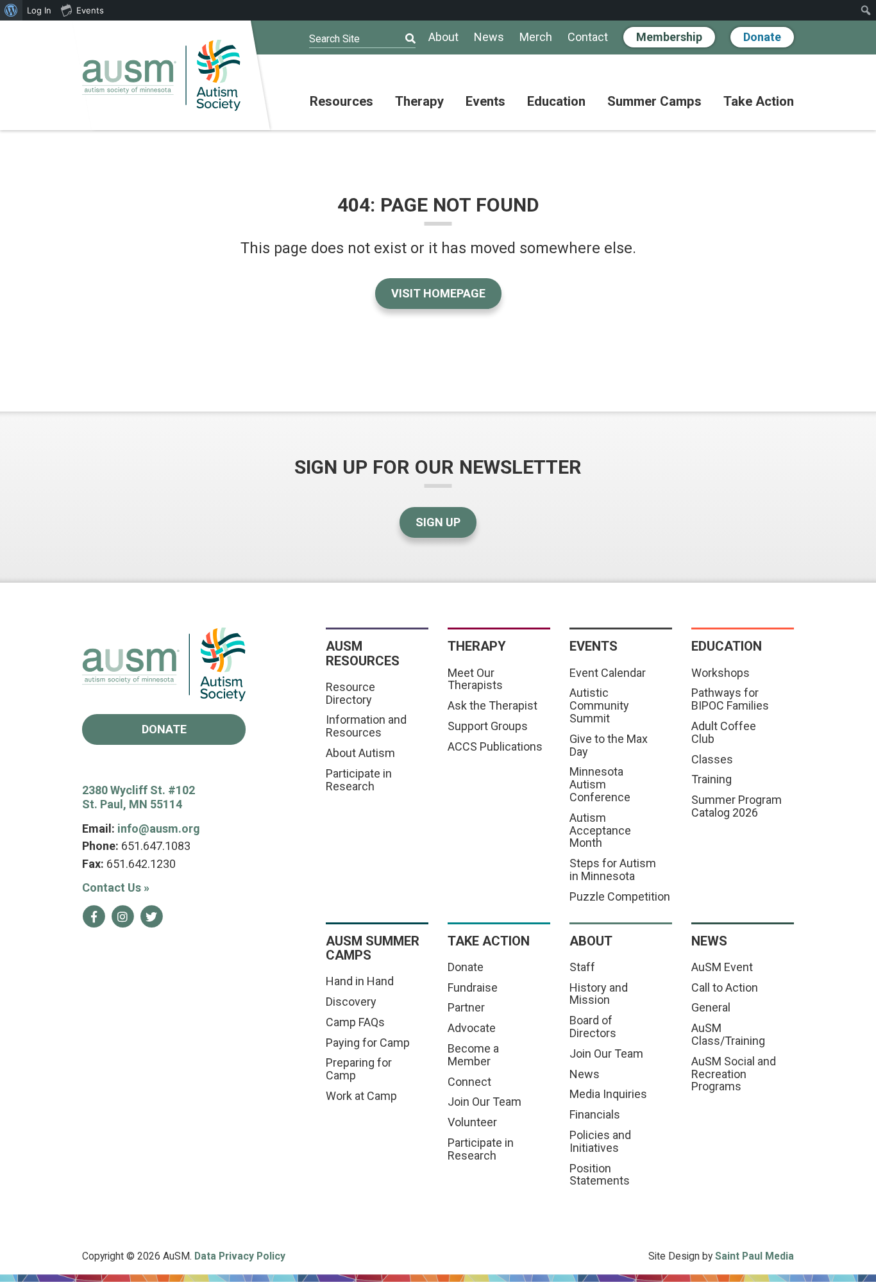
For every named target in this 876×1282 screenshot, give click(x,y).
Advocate (472, 1028)
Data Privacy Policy (239, 1256)
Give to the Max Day (608, 745)
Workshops (720, 672)
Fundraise (473, 987)
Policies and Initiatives (600, 1141)
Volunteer (472, 1122)
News (489, 37)
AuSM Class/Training (728, 1034)
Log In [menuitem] (39, 10)
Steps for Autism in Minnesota (612, 869)
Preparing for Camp (359, 1069)
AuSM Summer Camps (372, 948)
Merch (535, 37)
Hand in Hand (360, 981)
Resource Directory (350, 693)
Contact (588, 37)
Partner (466, 1007)
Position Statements (599, 1174)
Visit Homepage (438, 293)
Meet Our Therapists (475, 679)
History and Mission (598, 994)
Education (556, 102)
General (710, 1007)
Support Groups (488, 726)
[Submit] (402, 39)
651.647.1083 (155, 846)
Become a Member (473, 1055)
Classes (712, 759)
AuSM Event (722, 967)
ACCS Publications (495, 746)
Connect (469, 1081)
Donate (762, 37)
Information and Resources (366, 726)
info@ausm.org (158, 828)
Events (485, 102)
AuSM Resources (363, 653)
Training (711, 779)
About (443, 37)
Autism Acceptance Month (600, 830)
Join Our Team (484, 1101)
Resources (341, 102)
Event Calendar (607, 672)
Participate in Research (359, 780)
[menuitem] (11, 10)
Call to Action (724, 987)
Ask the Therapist (492, 705)
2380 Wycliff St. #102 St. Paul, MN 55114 (138, 797)
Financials (594, 1114)
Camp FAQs (355, 1022)
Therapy (419, 102)
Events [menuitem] (90, 10)
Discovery (351, 1001)
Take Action (758, 102)
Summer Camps (654, 102)
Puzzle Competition (619, 896)
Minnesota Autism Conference (599, 784)
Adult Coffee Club (723, 732)
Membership (669, 37)
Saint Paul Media (754, 1256)
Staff (582, 967)
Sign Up (438, 522)
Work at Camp (361, 1096)
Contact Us (115, 887)
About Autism (360, 753)
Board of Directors (592, 1026)
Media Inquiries (608, 1094)
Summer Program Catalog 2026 (736, 806)
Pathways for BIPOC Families (730, 699)
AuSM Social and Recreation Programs (733, 1074)
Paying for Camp (368, 1042)
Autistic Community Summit (599, 705)
